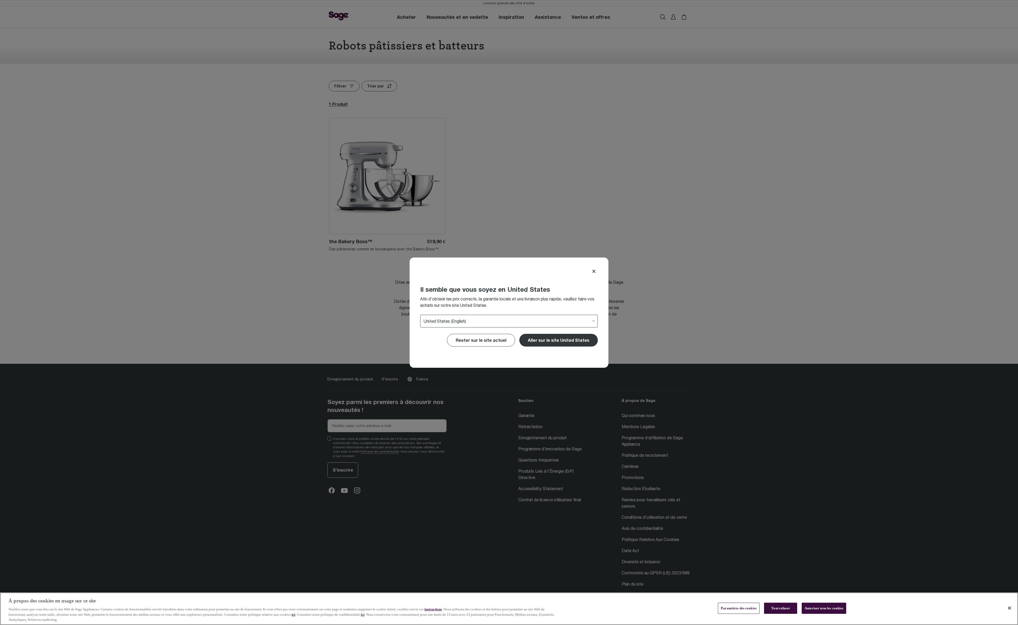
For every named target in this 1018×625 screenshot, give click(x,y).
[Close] (594, 271)
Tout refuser (780, 608)
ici (293, 615)
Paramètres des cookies (739, 608)
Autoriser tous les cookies (824, 608)
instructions (433, 609)
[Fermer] (1009, 608)
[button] (558, 340)
